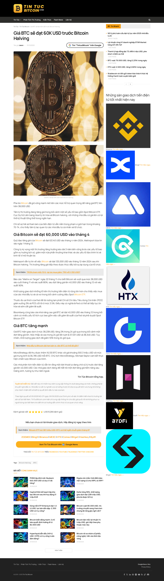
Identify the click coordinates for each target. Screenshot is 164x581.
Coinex (66, 437)
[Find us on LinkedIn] (130, 574)
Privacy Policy (145, 567)
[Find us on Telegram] (136, 574)
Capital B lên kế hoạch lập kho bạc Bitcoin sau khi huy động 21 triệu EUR (43, 494)
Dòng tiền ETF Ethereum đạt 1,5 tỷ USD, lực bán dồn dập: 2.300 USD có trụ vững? (43, 508)
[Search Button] (149, 20)
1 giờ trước (112, 47)
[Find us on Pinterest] (133, 574)
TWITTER (81, 452)
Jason (21, 45)
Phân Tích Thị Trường (32, 20)
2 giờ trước (112, 56)
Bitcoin (24, 203)
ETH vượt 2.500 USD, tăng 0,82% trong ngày (127, 67)
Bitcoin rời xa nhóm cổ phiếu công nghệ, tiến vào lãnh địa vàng (89, 536)
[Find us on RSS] (142, 574)
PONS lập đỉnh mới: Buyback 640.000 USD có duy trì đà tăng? (42, 480)
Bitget (75, 437)
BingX (35, 437)
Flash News (58, 20)
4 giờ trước (112, 70)
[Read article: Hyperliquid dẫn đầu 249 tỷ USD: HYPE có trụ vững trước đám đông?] (21, 537)
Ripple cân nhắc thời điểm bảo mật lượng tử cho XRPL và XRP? (90, 479)
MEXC (52, 437)
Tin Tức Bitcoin (28, 574)
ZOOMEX (25, 437)
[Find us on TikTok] (145, 574)
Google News (142, 564)
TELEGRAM (72, 452)
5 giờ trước (112, 79)
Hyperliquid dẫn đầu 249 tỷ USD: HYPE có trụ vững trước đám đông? (42, 536)
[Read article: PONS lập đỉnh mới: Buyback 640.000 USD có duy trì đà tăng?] (21, 482)
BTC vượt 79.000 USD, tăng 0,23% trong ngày (127, 60)
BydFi (93, 437)
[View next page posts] (130, 84)
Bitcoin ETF (79, 294)
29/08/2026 (33, 528)
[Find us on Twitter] (127, 574)
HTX (59, 437)
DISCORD (90, 452)
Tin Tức (16, 20)
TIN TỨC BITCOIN (37, 452)
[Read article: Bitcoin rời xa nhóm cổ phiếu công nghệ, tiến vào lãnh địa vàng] (67, 537)
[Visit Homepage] (29, 8)
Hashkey (84, 437)
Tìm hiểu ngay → (119, 149)
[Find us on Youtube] (139, 574)
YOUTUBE (63, 452)
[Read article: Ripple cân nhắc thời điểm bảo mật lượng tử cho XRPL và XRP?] (67, 482)
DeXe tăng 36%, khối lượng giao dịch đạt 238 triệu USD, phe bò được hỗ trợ (89, 494)
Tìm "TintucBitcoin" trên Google (86, 45)
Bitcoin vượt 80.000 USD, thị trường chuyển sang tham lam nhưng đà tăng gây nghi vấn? (89, 508)
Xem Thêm (58, 550)
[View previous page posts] (126, 84)
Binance (44, 437)
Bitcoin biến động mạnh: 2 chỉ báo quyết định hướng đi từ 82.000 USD (42, 522)
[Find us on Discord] (148, 574)
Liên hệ (68, 20)
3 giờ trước (112, 63)
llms (149, 564)
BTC (35, 463)
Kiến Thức (47, 20)
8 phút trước (113, 38)
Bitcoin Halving (25, 463)
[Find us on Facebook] (124, 574)
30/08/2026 (33, 486)
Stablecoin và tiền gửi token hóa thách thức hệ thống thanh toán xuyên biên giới (128, 74)
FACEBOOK (53, 452)
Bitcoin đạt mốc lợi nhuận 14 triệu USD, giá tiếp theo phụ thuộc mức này (89, 522)
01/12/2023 (31, 45)
